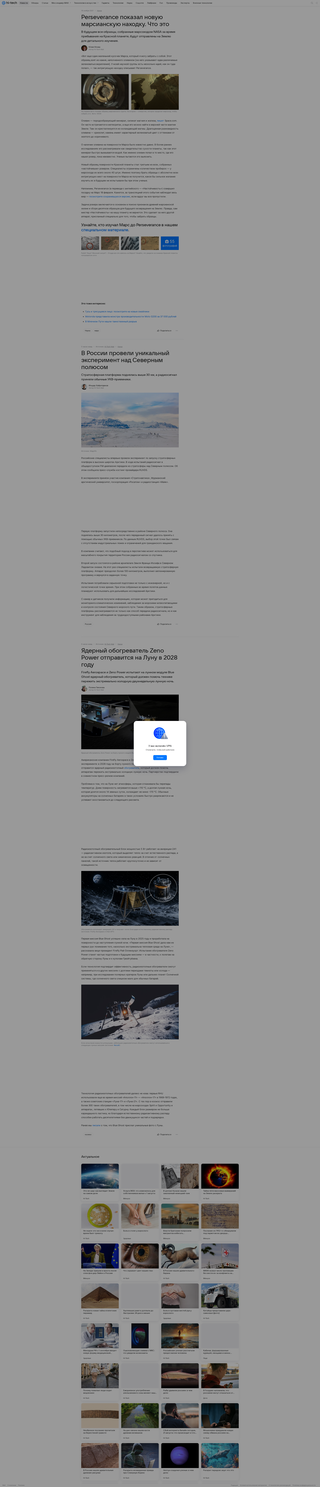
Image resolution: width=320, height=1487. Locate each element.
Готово (160, 757)
